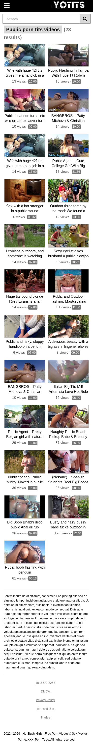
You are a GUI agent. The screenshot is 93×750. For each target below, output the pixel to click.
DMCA (45, 691)
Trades (45, 717)
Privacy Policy (45, 700)
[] (85, 19)
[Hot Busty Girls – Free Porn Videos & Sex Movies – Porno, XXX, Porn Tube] (69, 4)
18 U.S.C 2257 (45, 683)
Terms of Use (45, 709)
